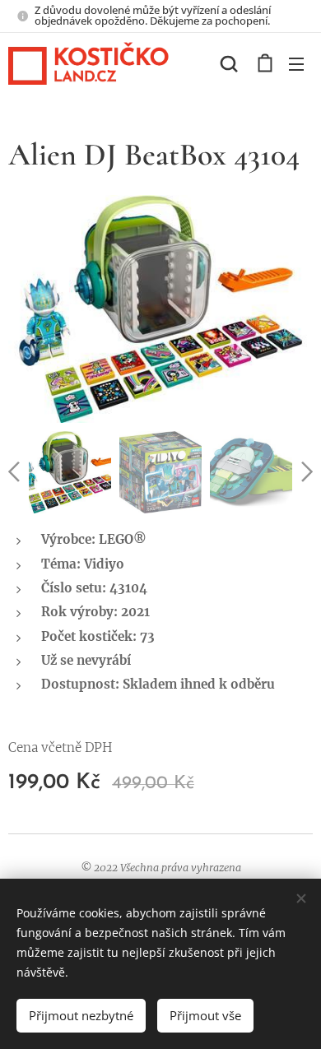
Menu (296, 63)
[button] (229, 63)
